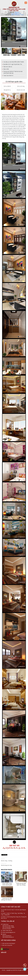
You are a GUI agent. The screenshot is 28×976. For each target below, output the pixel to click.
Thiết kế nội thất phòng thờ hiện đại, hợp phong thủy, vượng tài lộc (7, 900)
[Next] (24, 31)
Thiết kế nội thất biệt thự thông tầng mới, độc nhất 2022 (21, 886)
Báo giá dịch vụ (7, 90)
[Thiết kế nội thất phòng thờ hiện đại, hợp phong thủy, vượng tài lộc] (7, 891)
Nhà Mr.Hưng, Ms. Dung (6, 865)
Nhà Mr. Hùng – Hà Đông (6, 860)
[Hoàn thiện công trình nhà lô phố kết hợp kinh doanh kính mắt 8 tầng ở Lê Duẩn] (7, 876)
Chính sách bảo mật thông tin (8, 943)
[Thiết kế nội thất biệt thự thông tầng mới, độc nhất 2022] (21, 876)
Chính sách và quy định (7, 945)
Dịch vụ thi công (20, 86)
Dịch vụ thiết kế (7, 86)
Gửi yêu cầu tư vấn (21, 90)
